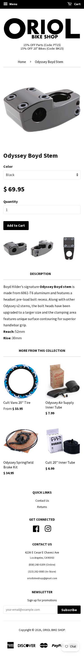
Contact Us (42, 501)
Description (40, 274)
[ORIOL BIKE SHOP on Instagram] (48, 528)
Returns (42, 507)
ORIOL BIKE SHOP (54, 630)
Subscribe (69, 610)
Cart (77, 4)
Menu (13, 4)
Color (8, 166)
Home (22, 62)
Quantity (10, 201)
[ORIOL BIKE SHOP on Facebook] (36, 528)
